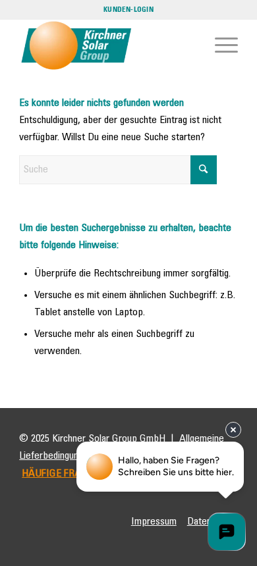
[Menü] (220, 45)
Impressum (154, 522)
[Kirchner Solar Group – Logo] (106, 45)
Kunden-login (128, 10)
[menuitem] (220, 45)
